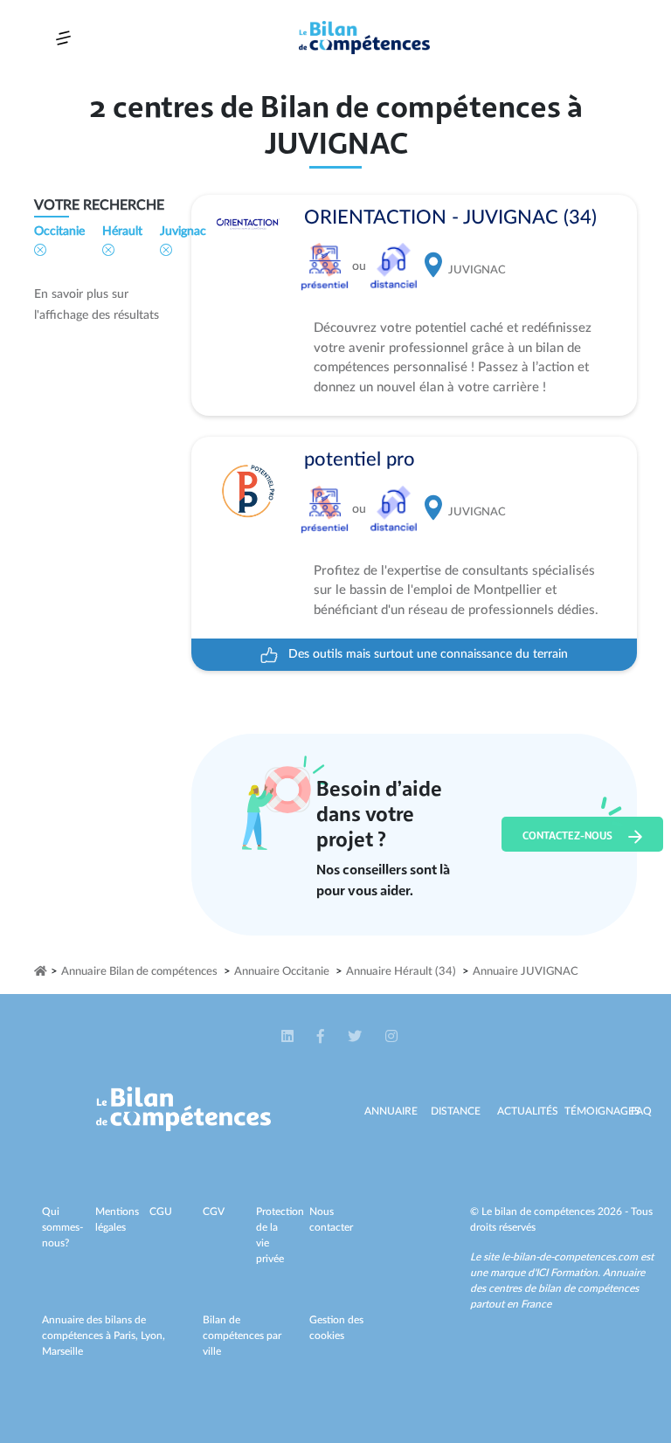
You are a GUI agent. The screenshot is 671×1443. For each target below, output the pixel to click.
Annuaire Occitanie (281, 971)
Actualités (527, 1111)
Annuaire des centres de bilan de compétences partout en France (557, 1288)
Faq (641, 1111)
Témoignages (602, 1111)
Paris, (127, 1335)
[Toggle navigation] (63, 38)
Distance (456, 1111)
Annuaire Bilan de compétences (139, 971)
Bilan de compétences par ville (242, 1336)
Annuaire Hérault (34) (401, 971)
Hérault (122, 231)
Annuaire (391, 1111)
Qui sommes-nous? (62, 1227)
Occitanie (59, 231)
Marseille (62, 1351)
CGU (160, 1211)
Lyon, (153, 1335)
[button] (288, 1037)
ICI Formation (567, 1272)
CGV (214, 1211)
